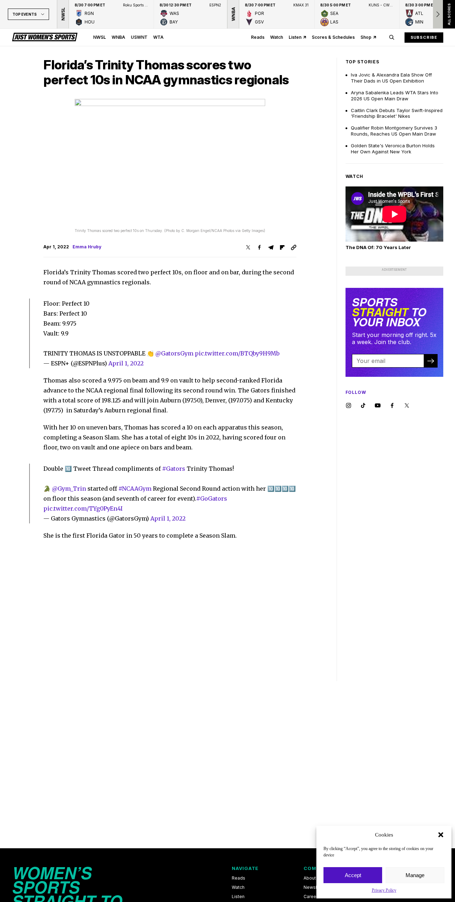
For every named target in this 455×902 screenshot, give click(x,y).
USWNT (139, 37)
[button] (440, 834)
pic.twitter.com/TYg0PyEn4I (83, 508)
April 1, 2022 (126, 363)
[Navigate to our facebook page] (392, 405)
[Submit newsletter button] (430, 360)
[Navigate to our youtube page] (378, 405)
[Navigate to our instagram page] (349, 405)
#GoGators (211, 498)
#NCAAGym (134, 488)
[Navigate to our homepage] (44, 37)
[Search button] (391, 37)
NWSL (99, 37)
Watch (276, 37)
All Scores (449, 14)
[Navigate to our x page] (407, 405)
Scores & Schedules (333, 37)
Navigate (245, 868)
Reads (257, 37)
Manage (415, 875)
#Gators (173, 468)
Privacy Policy (384, 890)
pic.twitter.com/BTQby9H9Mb (237, 353)
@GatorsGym (174, 353)
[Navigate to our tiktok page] (363, 405)
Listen (295, 37)
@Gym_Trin (69, 488)
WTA (158, 37)
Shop (365, 37)
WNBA (118, 37)
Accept (353, 875)
